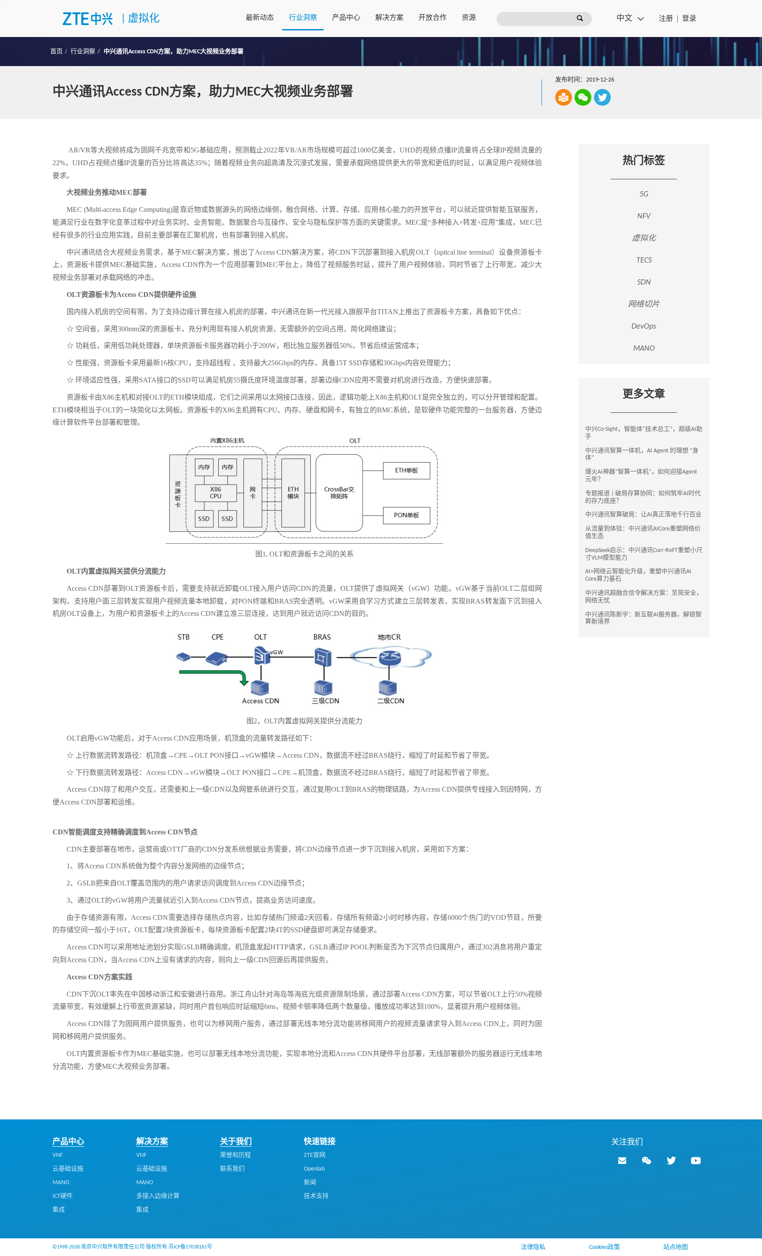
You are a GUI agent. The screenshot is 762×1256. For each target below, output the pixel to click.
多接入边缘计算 (157, 1196)
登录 (689, 18)
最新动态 (260, 18)
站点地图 (675, 1247)
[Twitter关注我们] (671, 1160)
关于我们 (236, 1142)
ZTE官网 (314, 1155)
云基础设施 (67, 1169)
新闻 (310, 1182)
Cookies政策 (604, 1247)
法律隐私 (533, 1247)
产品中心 (346, 18)
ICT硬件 (62, 1196)
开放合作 (432, 18)
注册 (666, 18)
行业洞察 (303, 18)
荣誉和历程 (235, 1155)
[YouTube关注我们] (695, 1160)
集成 (58, 1210)
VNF (57, 1155)
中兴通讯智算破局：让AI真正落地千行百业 (643, 514)
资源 (469, 18)
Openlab (314, 1169)
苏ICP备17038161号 (190, 1247)
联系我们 (232, 1169)
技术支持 (316, 1196)
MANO (60, 1182)
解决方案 (389, 18)
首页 (56, 51)
